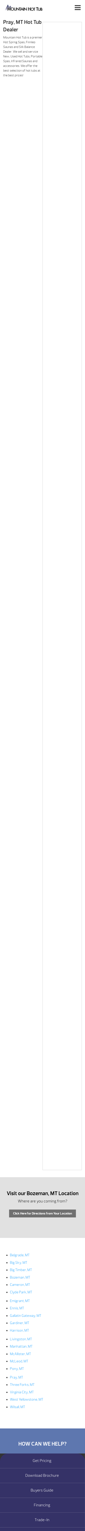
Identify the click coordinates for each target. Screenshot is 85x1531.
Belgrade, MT (20, 1255)
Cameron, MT (20, 1285)
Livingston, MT (21, 1339)
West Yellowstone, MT (26, 1399)
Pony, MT (17, 1369)
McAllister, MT (20, 1354)
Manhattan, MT (21, 1346)
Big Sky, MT (18, 1262)
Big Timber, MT (21, 1270)
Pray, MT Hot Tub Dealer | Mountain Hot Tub (24, 7)
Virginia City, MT (22, 1392)
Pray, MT (16, 1377)
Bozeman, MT (20, 1277)
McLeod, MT (19, 1361)
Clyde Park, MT (21, 1292)
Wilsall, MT (17, 1407)
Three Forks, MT (22, 1384)
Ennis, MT (17, 1308)
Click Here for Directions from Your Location (42, 1213)
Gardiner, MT (19, 1323)
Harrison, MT (19, 1330)
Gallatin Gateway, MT (25, 1315)
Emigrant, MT (20, 1301)
